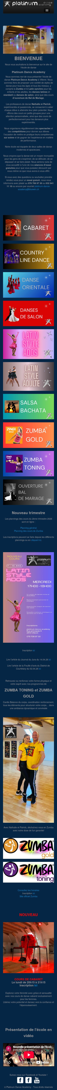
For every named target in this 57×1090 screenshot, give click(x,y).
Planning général (28, 527)
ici (34, 650)
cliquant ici (36, 539)
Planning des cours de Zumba (28, 530)
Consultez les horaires (28, 890)
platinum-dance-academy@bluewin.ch (34, 188)
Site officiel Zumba (28, 896)
